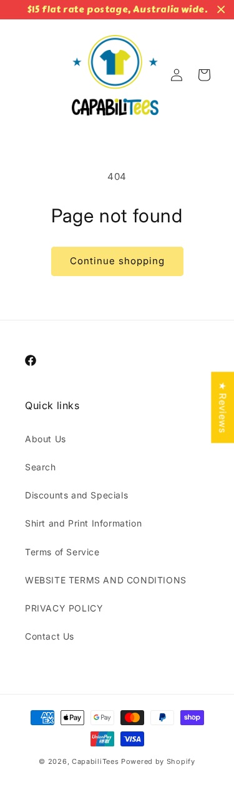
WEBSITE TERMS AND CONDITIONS (106, 580)
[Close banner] (221, 9)
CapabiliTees (95, 761)
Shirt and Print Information (83, 523)
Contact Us (49, 636)
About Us (45, 438)
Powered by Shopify (158, 761)
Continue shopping (117, 261)
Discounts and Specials (76, 495)
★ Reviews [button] (222, 407)
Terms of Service (62, 552)
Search (40, 467)
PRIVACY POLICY (64, 608)
